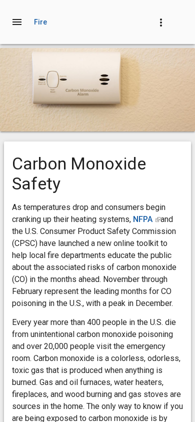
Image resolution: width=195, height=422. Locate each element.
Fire (41, 22)
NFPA (146, 219)
